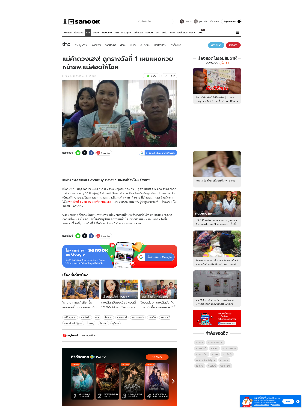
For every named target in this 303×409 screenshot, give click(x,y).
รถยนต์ (149, 32)
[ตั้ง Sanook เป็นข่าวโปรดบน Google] (119, 255)
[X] (84, 152)
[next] (173, 381)
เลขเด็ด (152, 317)
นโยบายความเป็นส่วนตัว (261, 405)
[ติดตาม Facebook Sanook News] (217, 318)
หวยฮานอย (225, 365)
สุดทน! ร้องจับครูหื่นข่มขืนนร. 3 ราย (215, 180)
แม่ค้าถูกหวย (70, 317)
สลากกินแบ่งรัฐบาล (73, 323)
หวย (97, 317)
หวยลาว (214, 348)
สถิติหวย (200, 365)
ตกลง (288, 401)
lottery (91, 323)
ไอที (157, 32)
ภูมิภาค (115, 323)
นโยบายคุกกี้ (276, 405)
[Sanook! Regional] (70, 335)
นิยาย (200, 32)
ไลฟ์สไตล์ (138, 32)
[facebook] (91, 152)
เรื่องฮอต (78, 32)
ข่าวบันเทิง (106, 32)
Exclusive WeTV (186, 32)
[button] (139, 21)
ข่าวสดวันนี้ (201, 348)
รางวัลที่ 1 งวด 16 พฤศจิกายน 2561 (91, 201)
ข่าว (88, 32)
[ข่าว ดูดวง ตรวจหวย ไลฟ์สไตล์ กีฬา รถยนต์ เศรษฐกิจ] (81, 22)
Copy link (105, 153)
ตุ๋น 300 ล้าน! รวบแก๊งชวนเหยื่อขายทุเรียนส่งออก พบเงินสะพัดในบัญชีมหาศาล (215, 303)
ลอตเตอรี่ (68, 223)
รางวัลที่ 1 (110, 180)
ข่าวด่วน (103, 323)
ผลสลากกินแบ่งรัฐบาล (205, 360)
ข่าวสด (215, 354)
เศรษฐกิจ (126, 32)
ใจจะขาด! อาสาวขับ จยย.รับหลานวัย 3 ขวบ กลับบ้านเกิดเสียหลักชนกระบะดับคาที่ (217, 264)
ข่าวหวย (108, 317)
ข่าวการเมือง (201, 354)
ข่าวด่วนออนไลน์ (215, 342)
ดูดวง (96, 32)
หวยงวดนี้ (122, 317)
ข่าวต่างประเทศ (229, 348)
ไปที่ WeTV (157, 357)
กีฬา (117, 32)
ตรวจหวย (224, 360)
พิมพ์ (94, 75)
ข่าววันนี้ (212, 365)
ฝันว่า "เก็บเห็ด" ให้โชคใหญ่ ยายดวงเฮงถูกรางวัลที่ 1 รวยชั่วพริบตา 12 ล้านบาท (217, 101)
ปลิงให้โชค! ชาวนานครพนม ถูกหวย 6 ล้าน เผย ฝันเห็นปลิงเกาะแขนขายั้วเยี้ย (217, 222)
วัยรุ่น (164, 32)
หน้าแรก (68, 32)
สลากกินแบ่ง (138, 317)
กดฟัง (153, 76)
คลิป (172, 32)
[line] (77, 152)
